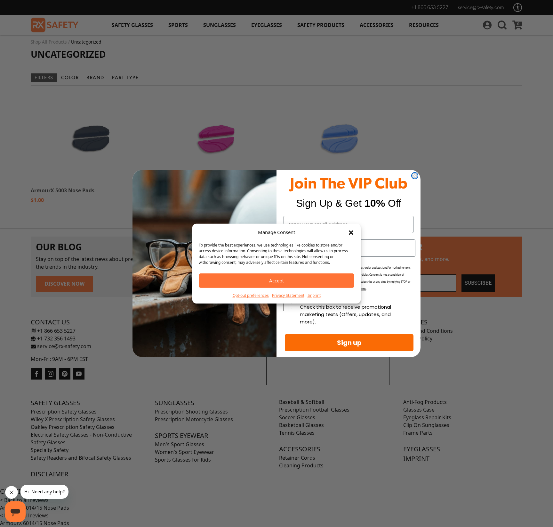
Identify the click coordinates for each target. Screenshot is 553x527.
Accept (276, 280)
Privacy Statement (288, 295)
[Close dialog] (415, 175)
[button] (351, 232)
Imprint (314, 295)
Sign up (349, 342)
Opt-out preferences (251, 295)
